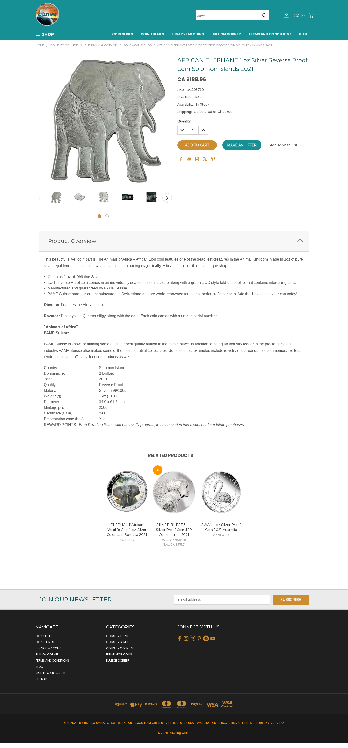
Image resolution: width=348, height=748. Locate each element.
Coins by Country (120, 648)
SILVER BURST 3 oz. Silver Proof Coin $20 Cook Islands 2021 (174, 530)
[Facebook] (180, 159)
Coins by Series (117, 642)
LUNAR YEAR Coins (188, 34)
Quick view (127, 487)
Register (58, 673)
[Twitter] (205, 159)
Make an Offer (242, 145)
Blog (304, 34)
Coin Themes (152, 34)
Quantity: (184, 121)
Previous (39, 198)
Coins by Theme (117, 636)
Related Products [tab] (170, 455)
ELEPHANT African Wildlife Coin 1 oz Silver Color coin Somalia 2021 (127, 530)
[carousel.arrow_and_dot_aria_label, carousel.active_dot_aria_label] (99, 216)
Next (167, 198)
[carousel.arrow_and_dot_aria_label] (107, 216)
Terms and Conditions (269, 34)
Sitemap (41, 679)
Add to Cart (127, 496)
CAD (298, 15)
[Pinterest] (213, 159)
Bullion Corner (226, 34)
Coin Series (122, 34)
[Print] (197, 159)
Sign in (41, 673)
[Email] (189, 159)
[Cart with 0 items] (311, 15)
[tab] (174, 241)
